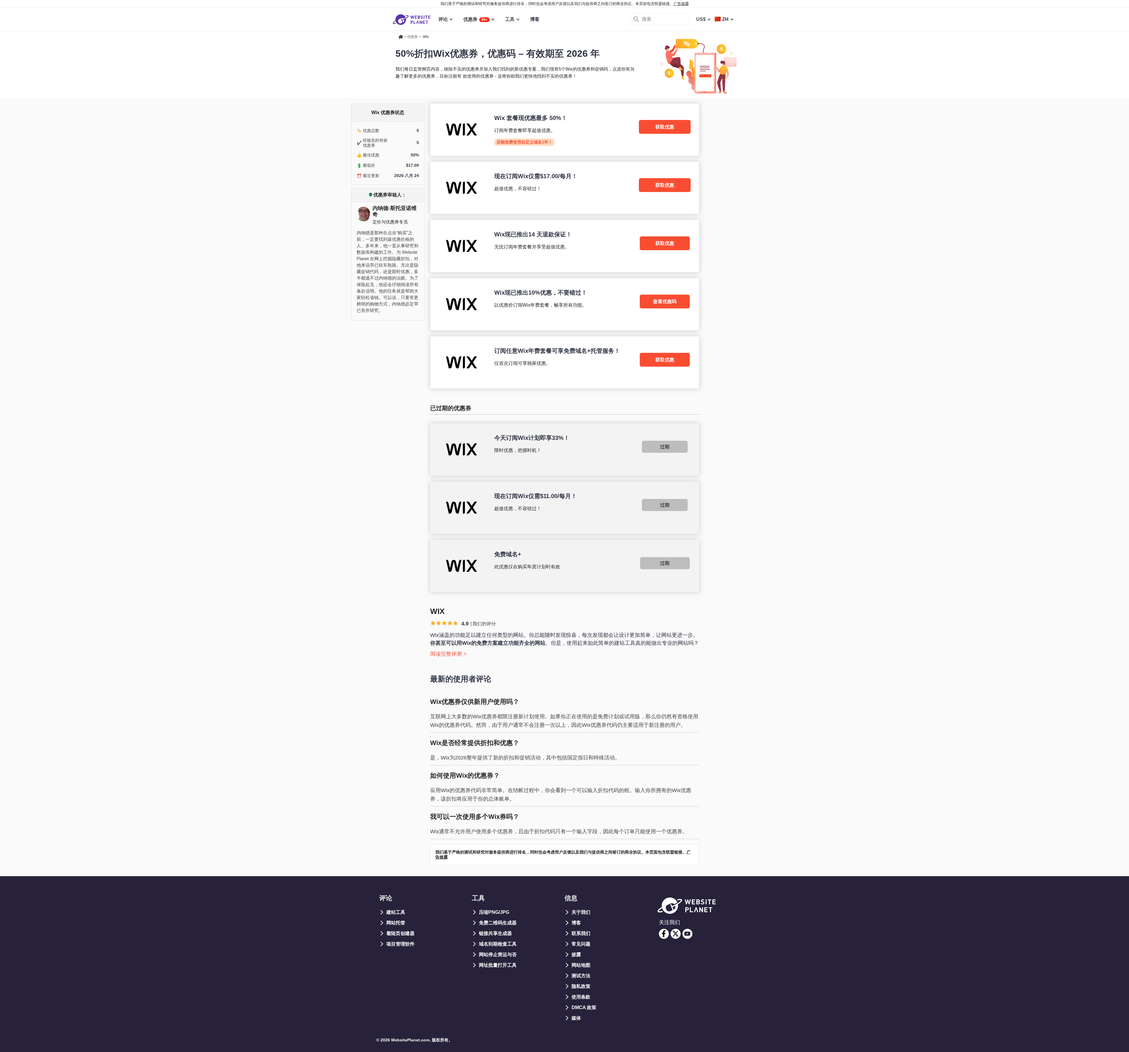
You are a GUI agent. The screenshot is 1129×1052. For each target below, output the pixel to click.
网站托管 (395, 922)
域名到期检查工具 (498, 943)
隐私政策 (581, 986)
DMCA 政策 (584, 1007)
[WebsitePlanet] (400, 36)
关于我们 (581, 912)
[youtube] (687, 934)
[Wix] (564, 129)
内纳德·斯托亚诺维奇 (395, 211)
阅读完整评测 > (448, 654)
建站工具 (395, 912)
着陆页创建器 (400, 933)
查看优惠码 (665, 301)
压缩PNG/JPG (494, 912)
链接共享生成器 (495, 933)
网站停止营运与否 (498, 954)
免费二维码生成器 (498, 922)
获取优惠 (664, 126)
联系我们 (581, 933)
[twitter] (676, 934)
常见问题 (581, 943)
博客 (576, 922)
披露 (576, 954)
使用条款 (581, 996)
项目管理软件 (400, 943)
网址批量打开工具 (498, 965)
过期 (664, 446)
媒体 (576, 1018)
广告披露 (681, 3)
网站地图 (581, 965)
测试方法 (581, 975)
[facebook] (664, 934)
